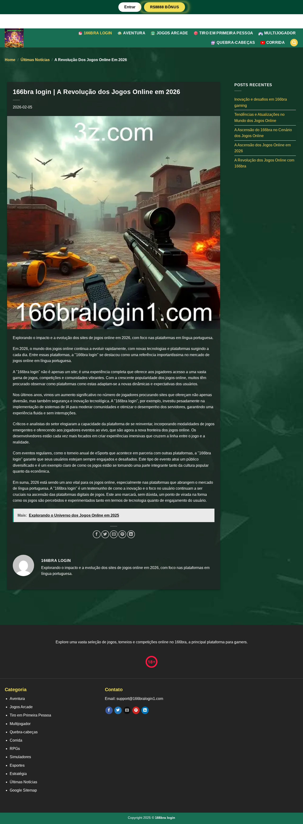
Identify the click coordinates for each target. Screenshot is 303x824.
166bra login (98, 33)
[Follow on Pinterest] (136, 710)
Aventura (134, 33)
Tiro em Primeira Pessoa (226, 33)
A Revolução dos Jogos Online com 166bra (264, 163)
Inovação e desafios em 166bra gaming (260, 102)
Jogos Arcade (172, 33)
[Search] (294, 43)
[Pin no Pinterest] (122, 534)
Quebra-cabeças (236, 42)
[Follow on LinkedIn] (145, 710)
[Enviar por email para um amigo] (114, 534)
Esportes (17, 765)
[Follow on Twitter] (118, 710)
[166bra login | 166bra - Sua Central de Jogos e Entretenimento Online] (24, 37)
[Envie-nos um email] (127, 710)
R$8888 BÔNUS (164, 7)
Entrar (129, 7)
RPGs (15, 749)
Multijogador (280, 33)
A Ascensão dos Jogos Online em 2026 (262, 148)
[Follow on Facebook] (109, 710)
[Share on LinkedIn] (131, 534)
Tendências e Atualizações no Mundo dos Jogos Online (259, 117)
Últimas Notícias (35, 60)
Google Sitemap (23, 790)
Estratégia (18, 774)
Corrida (275, 42)
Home (10, 60)
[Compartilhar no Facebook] (97, 534)
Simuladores (20, 757)
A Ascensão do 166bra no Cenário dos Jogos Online (263, 133)
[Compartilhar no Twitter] (105, 534)
